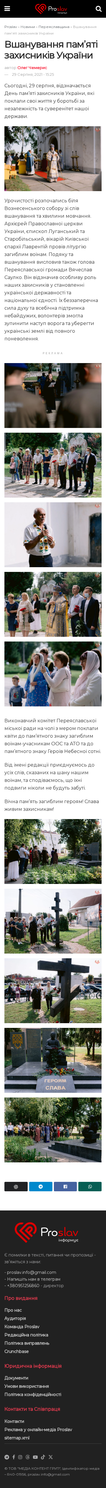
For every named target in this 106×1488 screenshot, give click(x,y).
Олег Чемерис (32, 67)
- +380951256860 (21, 1285)
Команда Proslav (21, 1326)
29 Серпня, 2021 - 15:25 (33, 74)
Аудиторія (15, 1318)
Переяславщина (54, 26)
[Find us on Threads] (28, 1457)
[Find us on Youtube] (35, 1457)
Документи (16, 1378)
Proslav (10, 26)
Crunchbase (16, 1351)
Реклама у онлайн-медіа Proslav (38, 1429)
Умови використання (26, 1386)
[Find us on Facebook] (13, 1457)
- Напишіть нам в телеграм (32, 1279)
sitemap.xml (16, 1438)
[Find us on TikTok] (43, 1457)
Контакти (14, 1421)
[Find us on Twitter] (50, 1457)
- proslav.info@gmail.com (30, 1272)
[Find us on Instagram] (20, 1457)
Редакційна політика (26, 1335)
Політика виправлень (26, 1343)
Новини (28, 26)
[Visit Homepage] (53, 9)
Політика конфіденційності (32, 1394)
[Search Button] (99, 9)
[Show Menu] (7, 9)
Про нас (13, 1310)
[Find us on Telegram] (6, 1457)
